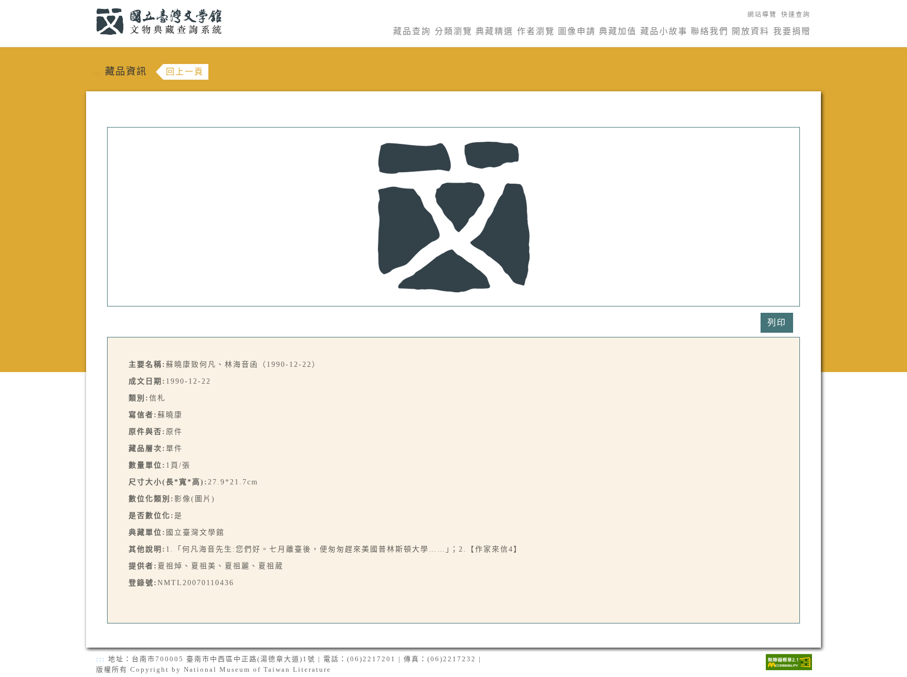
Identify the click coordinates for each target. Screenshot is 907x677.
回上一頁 (185, 71)
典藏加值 (618, 31)
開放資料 (750, 31)
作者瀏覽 (536, 31)
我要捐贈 (792, 31)
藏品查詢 (412, 31)
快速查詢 (795, 14)
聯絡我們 (710, 31)
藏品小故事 (664, 31)
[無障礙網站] (789, 661)
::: (90, 6)
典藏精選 (494, 31)
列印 (776, 322)
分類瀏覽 (453, 31)
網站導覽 (762, 14)
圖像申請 (577, 31)
